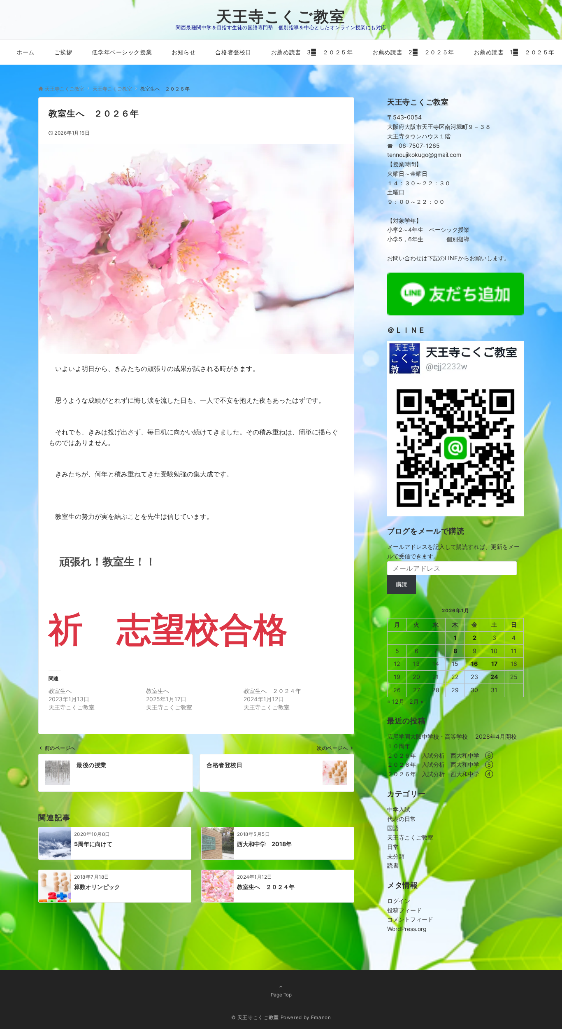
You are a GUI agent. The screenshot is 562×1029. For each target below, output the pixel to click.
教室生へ (60, 690)
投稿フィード (404, 910)
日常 (393, 846)
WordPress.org (407, 928)
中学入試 (398, 809)
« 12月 (395, 701)
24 (494, 676)
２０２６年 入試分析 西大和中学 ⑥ (440, 755)
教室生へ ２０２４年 (272, 690)
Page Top (281, 995)
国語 (393, 827)
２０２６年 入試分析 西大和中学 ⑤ (440, 764)
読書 (393, 865)
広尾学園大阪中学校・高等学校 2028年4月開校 (452, 736)
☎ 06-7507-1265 (413, 145)
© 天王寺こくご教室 (255, 1017)
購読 (401, 584)
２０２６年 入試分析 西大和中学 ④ (440, 773)
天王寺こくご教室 (281, 16)
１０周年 (398, 745)
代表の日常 (401, 818)
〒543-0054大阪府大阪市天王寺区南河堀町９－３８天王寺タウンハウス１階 (439, 127)
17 (494, 663)
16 (474, 663)
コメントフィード (410, 919)
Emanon (321, 1017)
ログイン (398, 900)
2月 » (416, 701)
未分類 (395, 856)
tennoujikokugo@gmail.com (424, 154)
